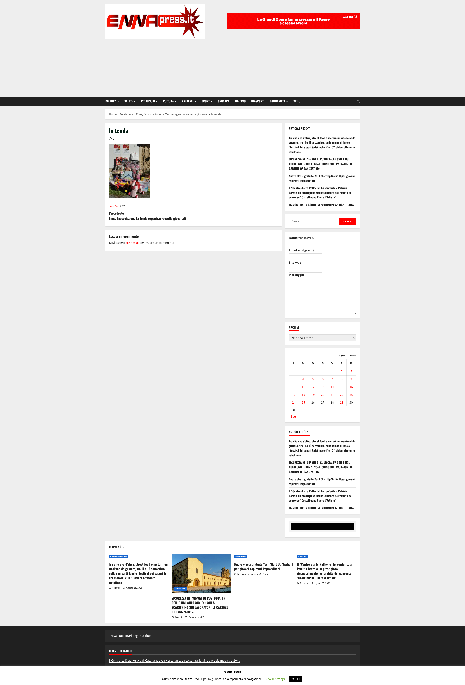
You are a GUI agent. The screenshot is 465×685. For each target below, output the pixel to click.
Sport (206, 101)
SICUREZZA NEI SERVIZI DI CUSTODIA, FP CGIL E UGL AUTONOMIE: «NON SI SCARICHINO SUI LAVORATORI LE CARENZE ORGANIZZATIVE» (321, 164)
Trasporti (257, 101)
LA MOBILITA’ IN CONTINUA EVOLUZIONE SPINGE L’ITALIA (321, 204)
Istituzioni (148, 101)
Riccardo (116, 587)
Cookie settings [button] (275, 679)
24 (293, 402)
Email (301, 250)
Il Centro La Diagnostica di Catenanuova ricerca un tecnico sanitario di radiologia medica (174, 660)
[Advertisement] (232, 66)
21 (332, 395)
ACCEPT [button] (296, 679)
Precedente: (147, 216)
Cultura (168, 101)
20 (322, 395)
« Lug (292, 416)
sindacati (180, 588)
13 (322, 387)
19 (313, 395)
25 (303, 402)
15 (341, 387)
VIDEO (296, 101)
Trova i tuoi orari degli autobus (130, 636)
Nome (301, 238)
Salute (128, 101)
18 (303, 395)
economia (240, 556)
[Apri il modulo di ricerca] (358, 101)
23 (351, 395)
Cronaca (223, 101)
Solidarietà (277, 101)
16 (351, 387)
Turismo (240, 101)
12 (313, 387)
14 (332, 387)
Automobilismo (118, 556)
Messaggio (296, 275)
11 (303, 387)
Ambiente (188, 101)
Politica (110, 101)
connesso (132, 243)
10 (293, 387)
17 (293, 395)
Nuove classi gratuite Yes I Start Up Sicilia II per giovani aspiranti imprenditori (263, 566)
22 (341, 395)
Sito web (295, 263)
